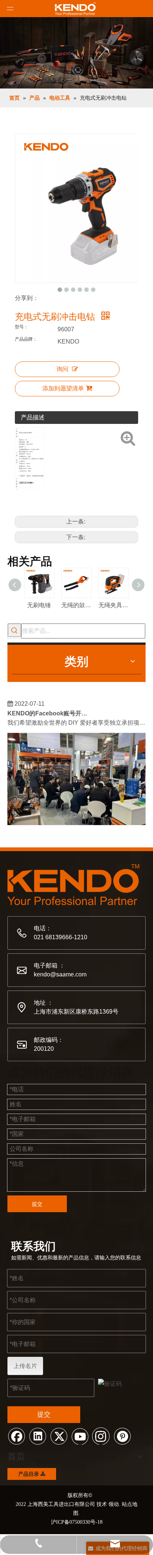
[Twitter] (59, 1436)
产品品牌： (26, 339)
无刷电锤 (39, 605)
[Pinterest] (122, 1436)
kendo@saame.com (60, 974)
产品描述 (33, 417)
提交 (37, 1204)
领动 (113, 1504)
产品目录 (29, 1474)
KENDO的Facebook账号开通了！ (49, 711)
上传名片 (25, 1366)
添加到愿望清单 (63, 388)
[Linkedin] (37, 1436)
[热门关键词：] (14, 630)
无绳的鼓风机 (76, 605)
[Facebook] (16, 1436)
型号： (21, 326)
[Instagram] (101, 1436)
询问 (62, 369)
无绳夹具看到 (113, 605)
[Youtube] (80, 1436)
